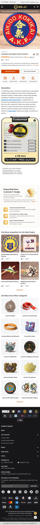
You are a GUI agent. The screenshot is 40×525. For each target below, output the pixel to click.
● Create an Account (7, 443)
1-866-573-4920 (8, 462)
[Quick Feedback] (35, 517)
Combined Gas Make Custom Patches (11, 100)
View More (35, 65)
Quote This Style (10, 71)
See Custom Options (30, 71)
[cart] (37, 7)
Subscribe (34, 486)
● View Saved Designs (7, 440)
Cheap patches (12, 111)
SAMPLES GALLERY (7, 426)
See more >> (20, 289)
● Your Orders (5, 438)
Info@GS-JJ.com (24, 462)
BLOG (3, 430)
